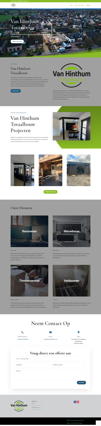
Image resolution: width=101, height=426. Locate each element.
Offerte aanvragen (79, 5)
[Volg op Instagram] (78, 402)
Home (71, 5)
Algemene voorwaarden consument (75, 420)
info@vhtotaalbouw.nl (50, 339)
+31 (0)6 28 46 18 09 (22, 339)
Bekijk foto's (22, 179)
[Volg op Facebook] (75, 402)
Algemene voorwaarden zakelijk (74, 423)
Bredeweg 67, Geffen (37, 405)
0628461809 (14, 1)
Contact (88, 5)
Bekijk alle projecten (50, 192)
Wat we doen (15, 91)
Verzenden (81, 382)
